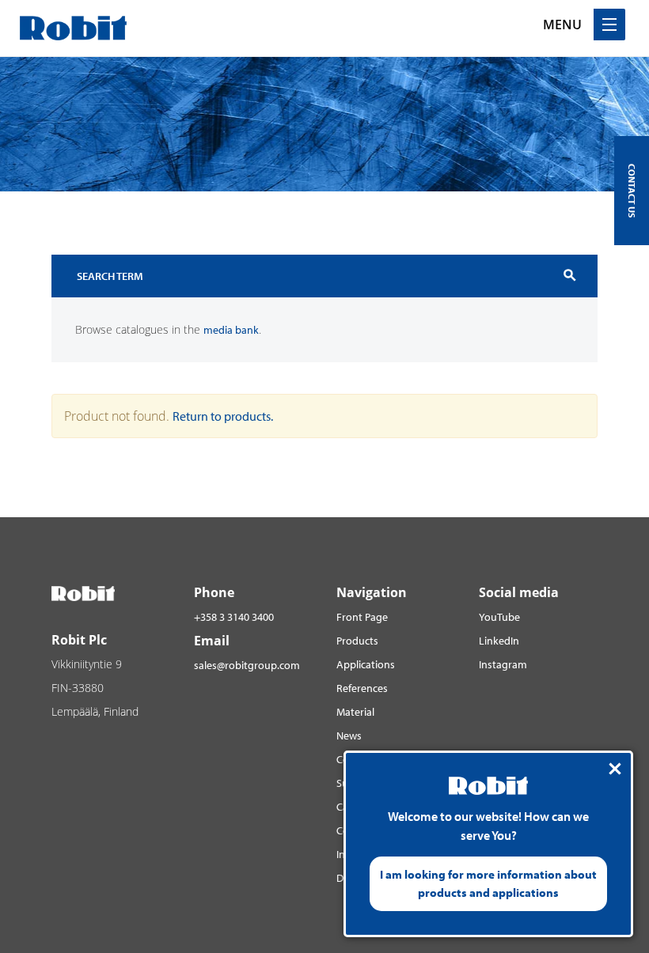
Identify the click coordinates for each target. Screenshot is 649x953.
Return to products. (223, 416)
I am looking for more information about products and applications (488, 883)
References (362, 688)
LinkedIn (499, 640)
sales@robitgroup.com (247, 665)
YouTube (499, 617)
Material (355, 712)
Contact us (632, 190)
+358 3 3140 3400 (234, 617)
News (349, 735)
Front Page (362, 617)
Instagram (503, 664)
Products (357, 640)
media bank (231, 330)
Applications (365, 664)
